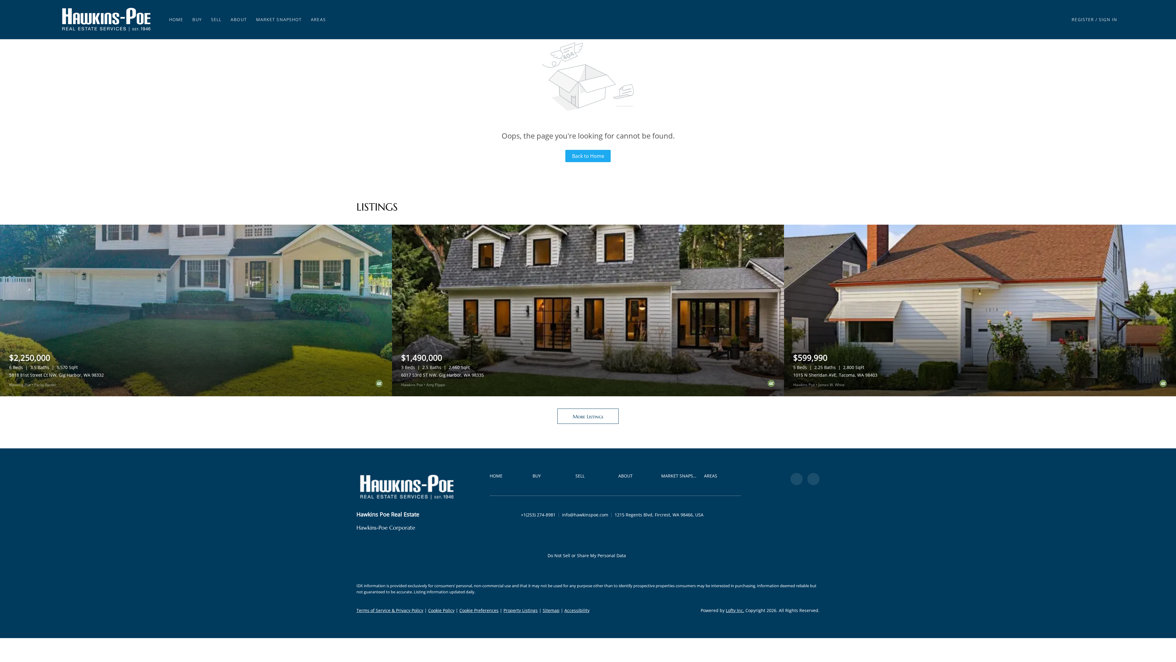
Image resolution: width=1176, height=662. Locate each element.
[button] (106, 19)
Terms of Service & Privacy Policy (389, 610)
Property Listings (520, 610)
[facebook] (796, 479)
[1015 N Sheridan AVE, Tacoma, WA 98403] (980, 310)
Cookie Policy (441, 610)
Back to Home (588, 156)
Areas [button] (318, 19)
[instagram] (813, 479)
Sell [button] (216, 19)
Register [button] (1083, 19)
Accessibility (577, 610)
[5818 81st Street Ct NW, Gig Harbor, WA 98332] (196, 310)
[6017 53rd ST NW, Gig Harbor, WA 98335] (588, 310)
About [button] (239, 19)
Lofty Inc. (735, 610)
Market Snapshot (279, 19)
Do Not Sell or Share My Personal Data (587, 555)
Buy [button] (197, 19)
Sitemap (551, 610)
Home (176, 19)
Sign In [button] (1108, 19)
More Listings (588, 416)
